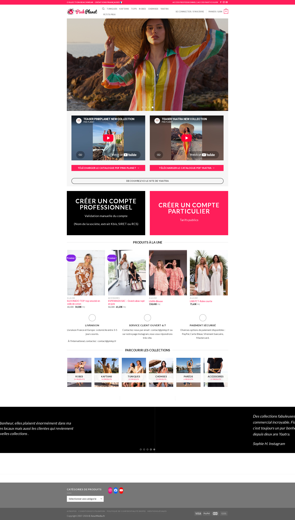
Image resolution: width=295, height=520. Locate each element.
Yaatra (165, 9)
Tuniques (112, 9)
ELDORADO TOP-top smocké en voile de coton (83, 302)
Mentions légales (157, 511)
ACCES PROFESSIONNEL (184, 2)
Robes (142, 9)
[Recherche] (103, 9)
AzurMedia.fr (98, 516)
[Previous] (74, 64)
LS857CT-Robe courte (201, 301)
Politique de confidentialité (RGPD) (126, 511)
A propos (72, 511)
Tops (134, 9)
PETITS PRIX (109, 14)
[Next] (221, 64)
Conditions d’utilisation (91, 511)
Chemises (153, 9)
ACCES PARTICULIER (208, 2)
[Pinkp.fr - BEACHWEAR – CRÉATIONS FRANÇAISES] (82, 11)
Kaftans (124, 9)
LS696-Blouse (156, 301)
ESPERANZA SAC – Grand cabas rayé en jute (126, 302)
